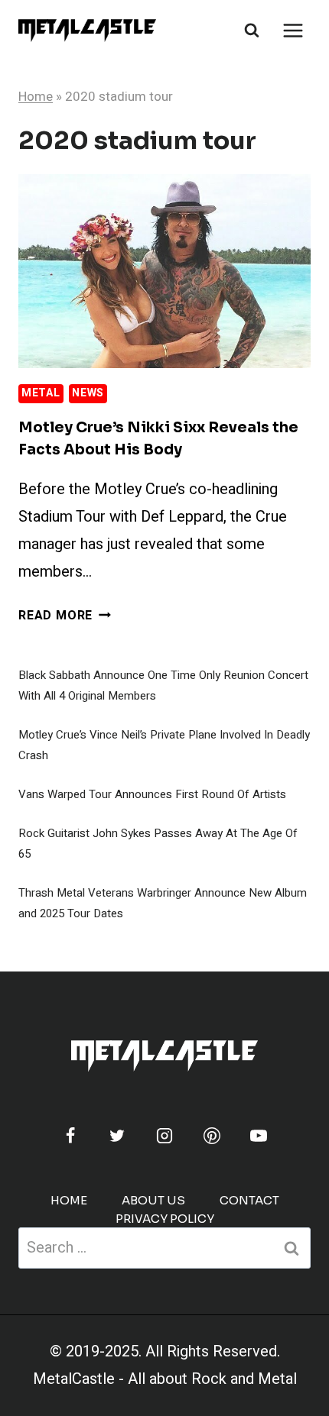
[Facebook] (70, 1136)
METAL (40, 393)
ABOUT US (153, 1200)
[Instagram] (164, 1136)
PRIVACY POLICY (165, 1218)
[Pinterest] (212, 1136)
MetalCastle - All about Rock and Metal (165, 1379)
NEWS (88, 393)
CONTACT (249, 1200)
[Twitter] (117, 1136)
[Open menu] (293, 30)
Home (35, 96)
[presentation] (164, 271)
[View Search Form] (251, 30)
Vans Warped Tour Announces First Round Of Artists (152, 794)
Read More (64, 615)
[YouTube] (258, 1136)
